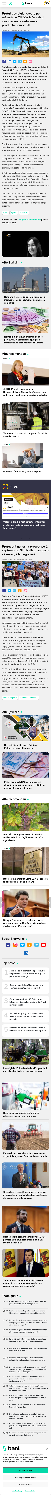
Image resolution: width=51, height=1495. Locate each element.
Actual (20, 30)
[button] (47, 1448)
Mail (31, 62)
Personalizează (25, 1484)
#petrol (14, 213)
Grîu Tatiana (29, 560)
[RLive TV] (10, 487)
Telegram (20, 61)
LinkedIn (10, 61)
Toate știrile (10, 1296)
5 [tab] (29, 539)
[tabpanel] (25, 512)
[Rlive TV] (46, 3)
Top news (9, 963)
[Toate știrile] (10, 3)
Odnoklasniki (25, 61)
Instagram (15, 945)
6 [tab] (32, 539)
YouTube (43, 945)
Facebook (4, 61)
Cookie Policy (17, 1491)
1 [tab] (19, 539)
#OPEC (6, 213)
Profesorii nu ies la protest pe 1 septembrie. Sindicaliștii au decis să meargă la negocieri (25, 550)
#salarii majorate (10, 698)
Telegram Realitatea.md (29, 219)
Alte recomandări (14, 354)
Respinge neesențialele (25, 1477)
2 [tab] (21, 539)
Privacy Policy (30, 1491)
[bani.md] (27, 3)
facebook (8, 945)
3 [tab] (24, 539)
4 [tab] (27, 539)
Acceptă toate (25, 1470)
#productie (23, 213)
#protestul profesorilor (28, 698)
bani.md (27, 30)
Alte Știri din (10, 262)
